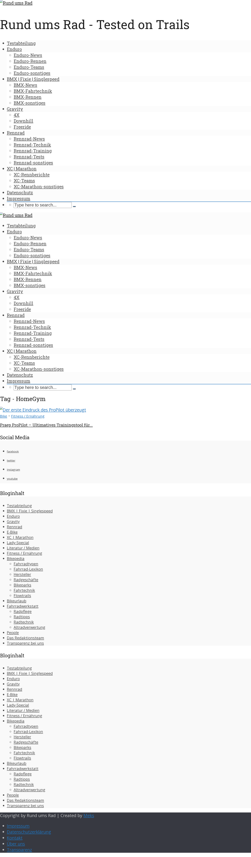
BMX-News (25, 85)
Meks (88, 815)
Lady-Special (18, 542)
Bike (3, 416)
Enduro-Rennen (30, 61)
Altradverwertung (29, 627)
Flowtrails (22, 595)
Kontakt (15, 838)
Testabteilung (21, 43)
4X (16, 115)
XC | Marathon (22, 169)
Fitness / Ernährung (27, 416)
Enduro (14, 49)
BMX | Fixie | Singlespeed (33, 79)
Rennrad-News (29, 139)
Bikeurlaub (16, 600)
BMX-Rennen (27, 97)
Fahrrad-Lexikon (28, 569)
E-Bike (12, 532)
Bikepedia (15, 558)
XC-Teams (24, 180)
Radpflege (23, 611)
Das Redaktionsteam (25, 637)
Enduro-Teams (29, 67)
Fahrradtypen (26, 563)
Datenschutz (20, 192)
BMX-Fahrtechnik (33, 91)
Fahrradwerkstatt (22, 606)
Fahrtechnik (24, 590)
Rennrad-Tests (29, 157)
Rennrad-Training (33, 151)
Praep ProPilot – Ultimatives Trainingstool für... (46, 425)
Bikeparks (22, 585)
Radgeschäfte (26, 579)
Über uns (16, 844)
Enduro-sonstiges (32, 73)
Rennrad (16, 133)
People (13, 632)
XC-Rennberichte (32, 174)
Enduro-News (28, 55)
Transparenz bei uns (25, 643)
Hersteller (22, 574)
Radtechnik (24, 622)
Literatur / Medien (23, 548)
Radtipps (22, 616)
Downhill (23, 121)
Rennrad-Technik (32, 145)
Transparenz (19, 850)
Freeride (22, 127)
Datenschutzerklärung (29, 832)
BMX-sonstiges (29, 103)
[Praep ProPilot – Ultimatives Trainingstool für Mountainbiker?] (43, 410)
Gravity (15, 109)
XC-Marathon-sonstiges (39, 186)
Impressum (18, 198)
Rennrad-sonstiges (33, 163)
